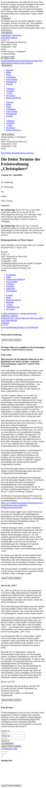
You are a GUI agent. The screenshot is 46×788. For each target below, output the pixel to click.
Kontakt (9, 84)
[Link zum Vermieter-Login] (9, 749)
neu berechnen (7, 743)
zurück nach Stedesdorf (28, 327)
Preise (8, 75)
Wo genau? (10, 95)
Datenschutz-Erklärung (15, 279)
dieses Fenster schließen (11, 340)
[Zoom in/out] (7, 751)
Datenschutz (6, 35)
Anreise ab (5, 731)
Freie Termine (11, 79)
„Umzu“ (9, 93)
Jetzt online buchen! (9, 320)
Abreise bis (5, 736)
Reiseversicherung (13, 98)
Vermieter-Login (12, 307)
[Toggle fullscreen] (5, 751)
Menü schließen (8, 135)
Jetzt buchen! (11, 82)
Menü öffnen (6, 66)
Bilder (8, 72)
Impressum (16, 35)
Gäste (3, 741)
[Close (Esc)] (2, 751)
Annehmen (6, 19)
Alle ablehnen (7, 33)
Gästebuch (10, 88)
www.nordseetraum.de (10, 327)
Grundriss (10, 91)
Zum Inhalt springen (9, 37)
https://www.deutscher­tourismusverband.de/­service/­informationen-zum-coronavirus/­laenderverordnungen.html (22, 505)
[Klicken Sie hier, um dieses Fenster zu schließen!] (2, 330)
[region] (23, 37)
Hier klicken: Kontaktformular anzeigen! (17, 153)
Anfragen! (5, 323)
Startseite (9, 70)
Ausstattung (11, 77)
